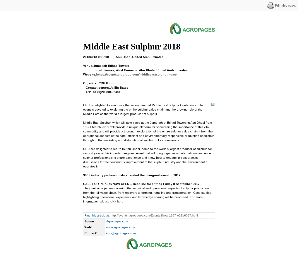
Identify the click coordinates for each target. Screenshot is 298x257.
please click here (111, 201)
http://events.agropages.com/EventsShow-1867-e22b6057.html (154, 215)
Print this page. (285, 5)
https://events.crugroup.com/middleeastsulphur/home (136, 74)
